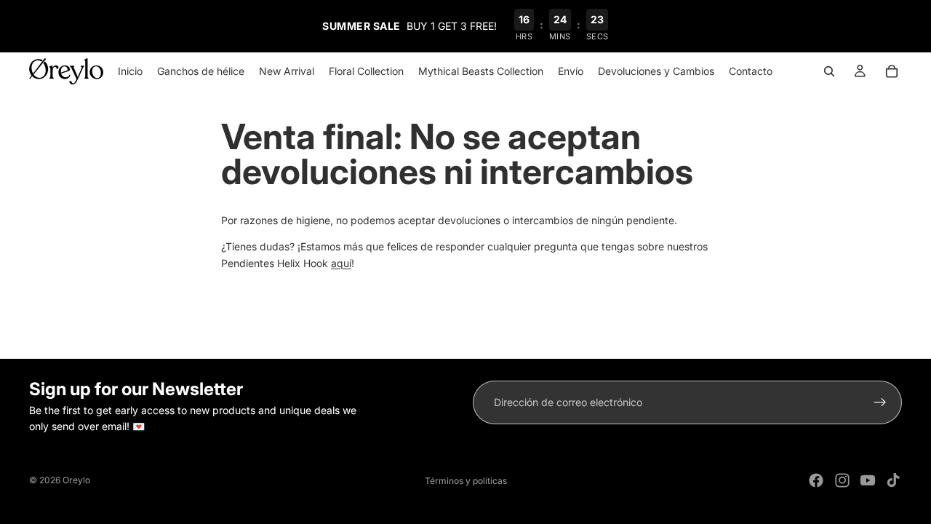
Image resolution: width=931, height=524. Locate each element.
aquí (341, 263)
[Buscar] (829, 71)
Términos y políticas (466, 480)
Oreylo (76, 480)
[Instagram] (842, 480)
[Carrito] (892, 71)
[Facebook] (816, 480)
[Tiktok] (893, 480)
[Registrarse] (880, 402)
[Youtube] (867, 480)
